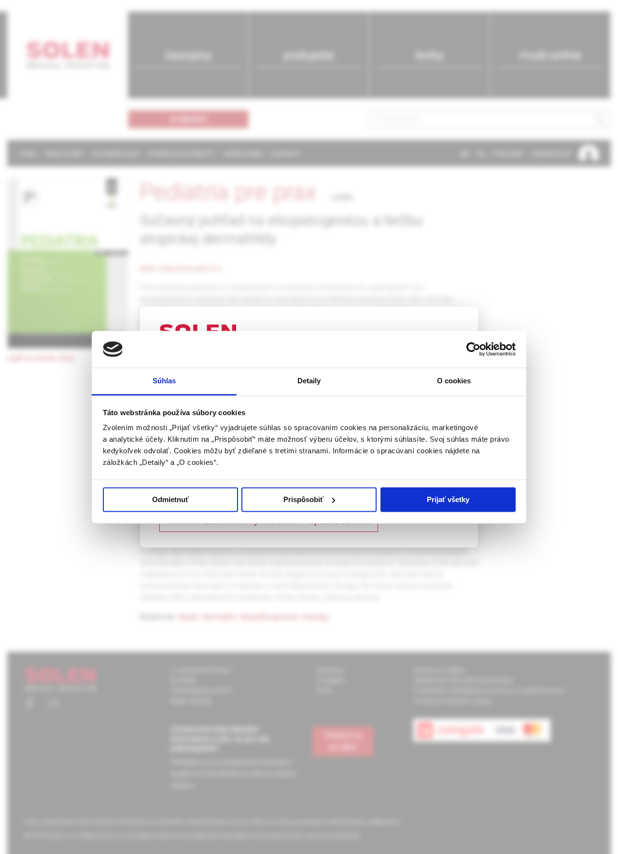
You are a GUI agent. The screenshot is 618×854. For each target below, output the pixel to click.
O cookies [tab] (454, 381)
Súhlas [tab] (164, 381)
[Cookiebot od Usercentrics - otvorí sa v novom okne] (473, 349)
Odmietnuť (170, 499)
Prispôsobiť (303, 499)
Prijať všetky (448, 499)
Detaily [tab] (309, 381)
